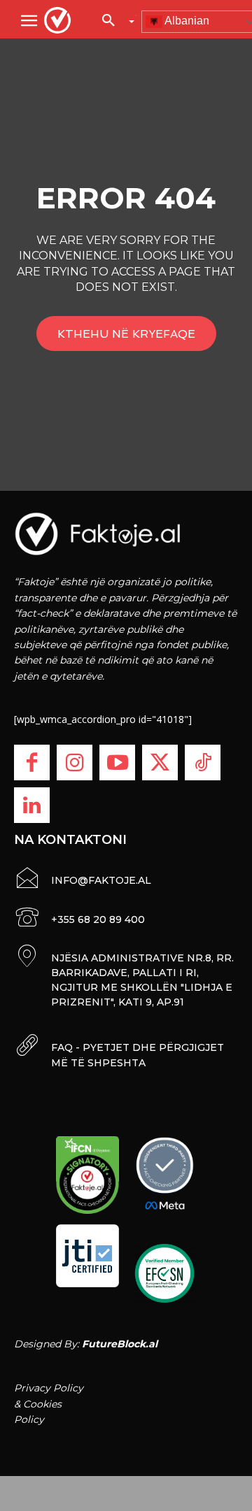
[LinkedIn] (32, 805)
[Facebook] (32, 762)
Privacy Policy (48, 1388)
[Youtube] (117, 762)
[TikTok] (202, 762)
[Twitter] (160, 762)
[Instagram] (74, 762)
